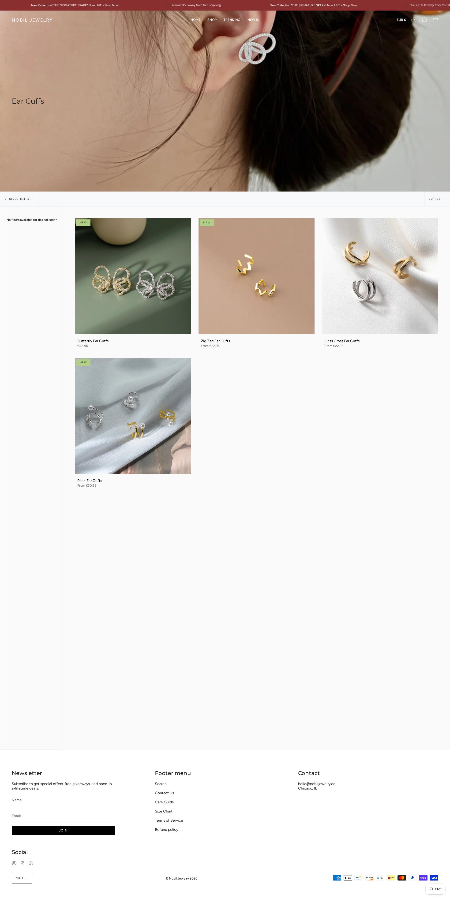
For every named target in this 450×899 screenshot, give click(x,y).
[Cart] (435, 20)
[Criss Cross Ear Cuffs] (380, 276)
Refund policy (166, 829)
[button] (212, 20)
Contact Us (164, 793)
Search (161, 784)
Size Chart (163, 811)
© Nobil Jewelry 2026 (181, 878)
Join (63, 830)
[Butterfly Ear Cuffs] (133, 276)
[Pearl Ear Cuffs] (133, 416)
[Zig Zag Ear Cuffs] (257, 276)
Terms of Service (169, 820)
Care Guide (164, 802)
